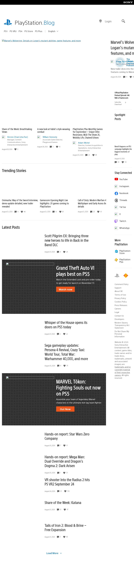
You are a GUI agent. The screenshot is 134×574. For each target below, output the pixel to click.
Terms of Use (120, 294)
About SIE (119, 291)
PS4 (20, 31)
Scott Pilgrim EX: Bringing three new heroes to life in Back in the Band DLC (66, 240)
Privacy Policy (120, 298)
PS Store (28, 31)
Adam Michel (84, 142)
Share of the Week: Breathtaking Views (17, 130)
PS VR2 (13, 31)
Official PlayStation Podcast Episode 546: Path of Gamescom (122, 95)
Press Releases (121, 305)
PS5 (6, 31)
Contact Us (119, 315)
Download (120, 104)
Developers (119, 319)
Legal (117, 312)
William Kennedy (50, 137)
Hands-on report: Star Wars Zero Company (67, 436)
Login (108, 21)
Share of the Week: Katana (63, 502)
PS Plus (38, 31)
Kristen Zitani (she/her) (17, 137)
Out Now (65, 409)
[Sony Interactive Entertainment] (126, 275)
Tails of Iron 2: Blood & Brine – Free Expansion (65, 527)
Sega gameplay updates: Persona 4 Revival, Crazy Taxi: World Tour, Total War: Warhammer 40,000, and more (66, 352)
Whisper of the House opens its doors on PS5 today (66, 324)
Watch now (65, 289)
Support (118, 288)
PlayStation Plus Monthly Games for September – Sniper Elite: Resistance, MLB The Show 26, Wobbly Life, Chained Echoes (88, 133)
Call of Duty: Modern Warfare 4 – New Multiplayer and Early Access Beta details (95, 203)
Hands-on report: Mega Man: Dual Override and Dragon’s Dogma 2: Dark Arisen (65, 461)
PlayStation (35, 22)
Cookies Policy (121, 301)
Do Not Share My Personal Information (122, 334)
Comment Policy (121, 284)
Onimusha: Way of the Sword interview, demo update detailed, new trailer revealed (20, 203)
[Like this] (15, 149)
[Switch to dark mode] (100, 21)
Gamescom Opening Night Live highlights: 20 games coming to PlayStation (54, 203)
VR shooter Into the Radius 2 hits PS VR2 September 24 (67, 481)
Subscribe (118, 102)
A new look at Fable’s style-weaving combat (53, 130)
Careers (118, 308)
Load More (52, 553)
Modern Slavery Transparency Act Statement (122, 325)
